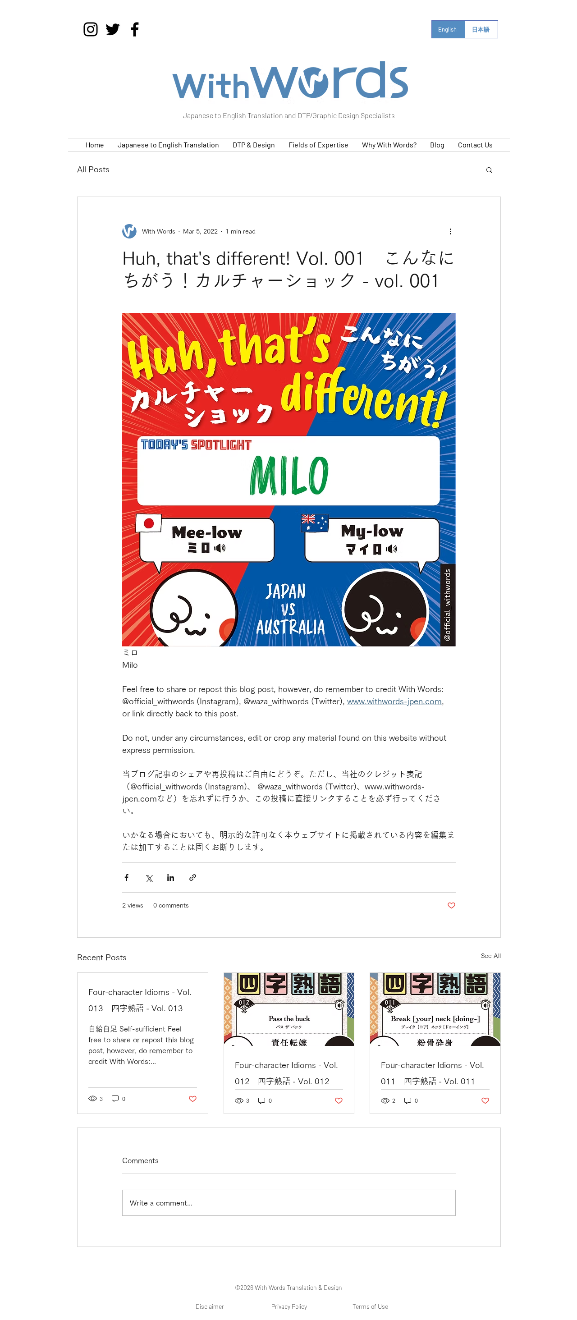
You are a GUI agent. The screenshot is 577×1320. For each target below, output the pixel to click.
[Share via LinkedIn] (170, 877)
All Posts (93, 169)
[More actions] (450, 231)
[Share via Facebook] (126, 877)
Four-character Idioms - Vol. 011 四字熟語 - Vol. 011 (432, 1073)
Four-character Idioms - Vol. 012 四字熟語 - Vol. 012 (286, 1073)
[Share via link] (192, 877)
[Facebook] (134, 29)
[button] (489, 169)
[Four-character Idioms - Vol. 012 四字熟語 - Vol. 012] (289, 1009)
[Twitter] (112, 29)
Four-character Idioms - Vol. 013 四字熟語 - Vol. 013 (140, 1000)
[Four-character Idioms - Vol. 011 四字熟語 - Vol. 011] (435, 1009)
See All (491, 956)
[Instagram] (90, 29)
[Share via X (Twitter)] (148, 877)
